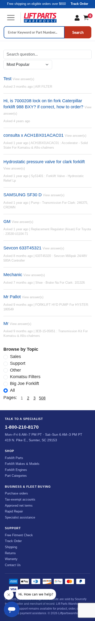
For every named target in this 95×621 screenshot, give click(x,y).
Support (17, 363)
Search (78, 32)
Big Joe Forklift (24, 383)
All (12, 390)
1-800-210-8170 (22, 427)
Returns (10, 553)
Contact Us (13, 565)
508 (42, 398)
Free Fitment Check (19, 535)
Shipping (11, 547)
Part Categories (16, 475)
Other (15, 370)
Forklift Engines (16, 470)
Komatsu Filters (25, 376)
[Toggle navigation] (11, 17)
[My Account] (77, 18)
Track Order (79, 4)
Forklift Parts (14, 458)
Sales (15, 356)
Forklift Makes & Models (22, 464)
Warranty (11, 559)
